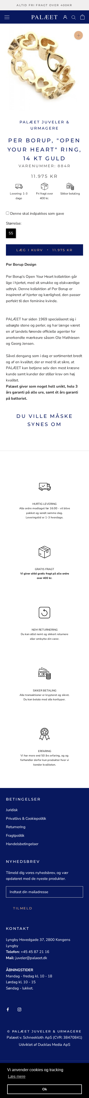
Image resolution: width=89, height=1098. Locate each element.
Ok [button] (44, 1089)
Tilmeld (22, 908)
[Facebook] (8, 1009)
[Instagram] (19, 1009)
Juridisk (12, 809)
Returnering (15, 826)
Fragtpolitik (15, 835)
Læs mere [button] (16, 1076)
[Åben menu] (6, 17)
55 (11, 233)
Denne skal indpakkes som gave (37, 213)
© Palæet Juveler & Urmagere (44, 1031)
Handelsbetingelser (22, 843)
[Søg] (73, 17)
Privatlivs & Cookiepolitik (26, 818)
